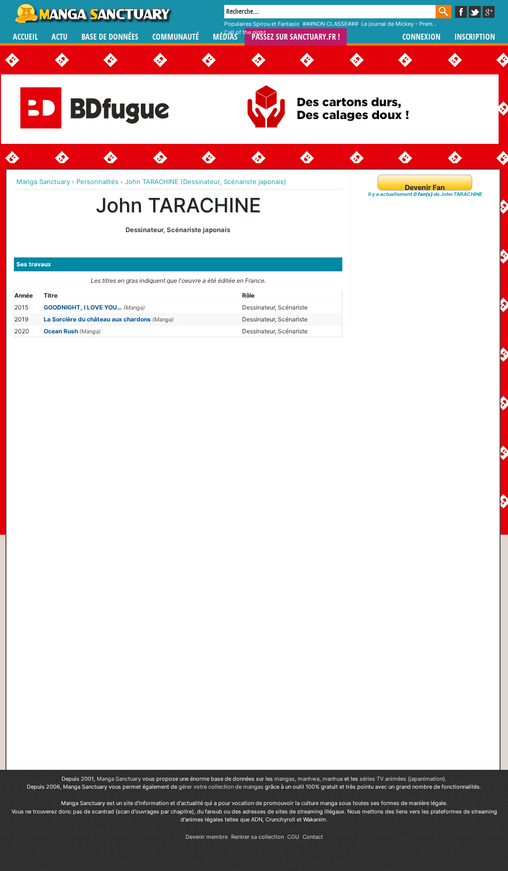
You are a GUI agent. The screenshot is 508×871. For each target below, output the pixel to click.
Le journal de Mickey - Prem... (399, 23)
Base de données (109, 37)
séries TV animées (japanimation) (402, 778)
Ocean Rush (61, 331)
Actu (59, 37)
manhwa (308, 778)
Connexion (421, 37)
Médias (225, 37)
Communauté (175, 37)
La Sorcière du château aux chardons (97, 319)
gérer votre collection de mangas (221, 786)
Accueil (25, 37)
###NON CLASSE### (330, 23)
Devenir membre (207, 836)
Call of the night (245, 32)
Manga (93, 13)
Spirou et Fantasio (276, 23)
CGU (293, 836)
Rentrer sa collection (257, 836)
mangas (284, 778)
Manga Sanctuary (119, 778)
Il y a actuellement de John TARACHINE (425, 194)
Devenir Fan (425, 187)
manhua (332, 778)
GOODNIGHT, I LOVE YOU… (83, 307)
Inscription (474, 37)
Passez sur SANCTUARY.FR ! (296, 37)
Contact (313, 836)
